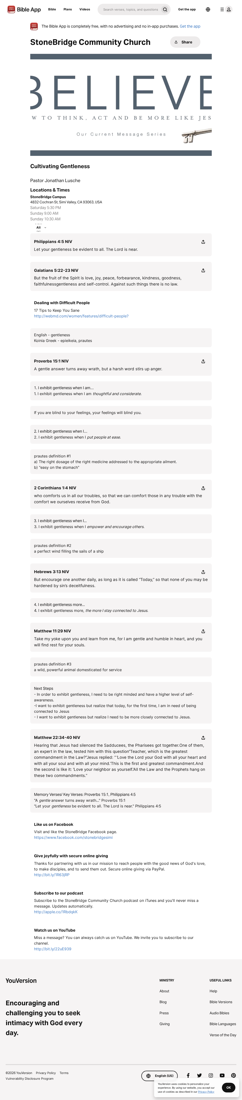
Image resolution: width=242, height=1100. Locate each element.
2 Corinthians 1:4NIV (55, 488)
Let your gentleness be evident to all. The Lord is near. (86, 249)
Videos (84, 9)
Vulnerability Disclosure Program (29, 1078)
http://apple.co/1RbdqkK (56, 911)
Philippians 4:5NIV (53, 241)
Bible (52, 9)
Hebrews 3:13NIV (51, 571)
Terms (64, 1073)
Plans (68, 9)
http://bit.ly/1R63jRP (51, 874)
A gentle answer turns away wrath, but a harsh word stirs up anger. (98, 369)
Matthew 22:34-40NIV (57, 737)
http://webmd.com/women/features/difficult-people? (81, 316)
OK (228, 1087)
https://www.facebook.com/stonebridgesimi (73, 837)
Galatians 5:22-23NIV (56, 270)
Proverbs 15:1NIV (51, 361)
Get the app (187, 9)
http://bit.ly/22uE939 (52, 949)
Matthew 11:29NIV (52, 631)
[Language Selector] (208, 9)
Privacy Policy (46, 1073)
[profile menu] (225, 9)
